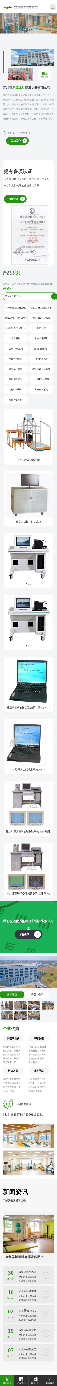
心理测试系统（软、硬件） (16, 330)
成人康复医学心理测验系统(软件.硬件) (28, 893)
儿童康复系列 (41, 389)
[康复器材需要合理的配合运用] (46, 1332)
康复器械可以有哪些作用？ (24, 1257)
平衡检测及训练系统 (16, 308)
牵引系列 (15, 338)
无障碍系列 (15, 389)
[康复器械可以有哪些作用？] (28, 1217)
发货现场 (12, 994)
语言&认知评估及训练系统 (16, 319)
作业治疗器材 (15, 369)
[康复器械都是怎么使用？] (46, 1351)
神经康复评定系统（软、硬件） (41, 319)
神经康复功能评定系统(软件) (28, 769)
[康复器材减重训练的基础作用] (46, 1293)
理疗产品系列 (15, 400)
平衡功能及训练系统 (28, 459)
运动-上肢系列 (41, 338)
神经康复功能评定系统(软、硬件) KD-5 (28, 707)
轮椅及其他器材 (41, 379)
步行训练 (41, 328)
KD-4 (29, 645)
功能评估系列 (15, 359)
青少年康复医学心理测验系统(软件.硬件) (28, 831)
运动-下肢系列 (16, 349)
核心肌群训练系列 (41, 369)
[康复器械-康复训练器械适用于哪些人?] (46, 1313)
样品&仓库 (37, 994)
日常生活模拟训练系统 (41, 308)
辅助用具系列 (15, 379)
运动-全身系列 (41, 349)
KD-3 (29, 583)
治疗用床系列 (41, 359)
